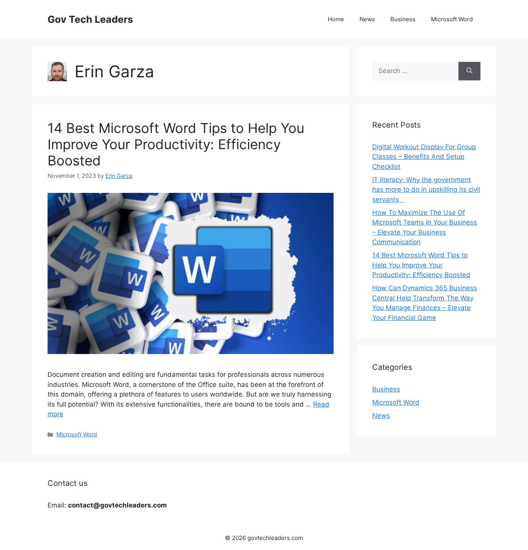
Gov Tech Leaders (90, 19)
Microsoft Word (452, 19)
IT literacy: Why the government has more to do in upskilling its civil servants (426, 189)
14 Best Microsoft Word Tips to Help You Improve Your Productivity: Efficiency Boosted (176, 144)
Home (336, 19)
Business (403, 19)
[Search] (469, 71)
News (367, 19)
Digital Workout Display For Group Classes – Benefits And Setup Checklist (424, 156)
